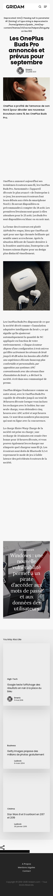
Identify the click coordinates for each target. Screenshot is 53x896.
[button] (45, 6)
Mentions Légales (26, 867)
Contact (26, 871)
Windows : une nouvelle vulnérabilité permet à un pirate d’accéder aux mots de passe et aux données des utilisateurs (26, 579)
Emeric (29, 69)
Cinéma (11, 809)
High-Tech (12, 679)
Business (11, 745)
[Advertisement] (26, 151)
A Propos (26, 864)
